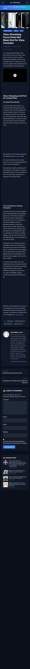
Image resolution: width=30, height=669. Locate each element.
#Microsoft (10, 321)
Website (5, 432)
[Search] (27, 2)
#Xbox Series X (19, 324)
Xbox (21, 30)
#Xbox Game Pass (20, 321)
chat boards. (19, 314)
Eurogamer (17, 156)
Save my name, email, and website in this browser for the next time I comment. (15, 442)
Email (5, 424)
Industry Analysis (8, 30)
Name (5, 417)
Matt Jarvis (7, 46)
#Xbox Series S (8, 324)
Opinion (16, 30)
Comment (6, 399)
